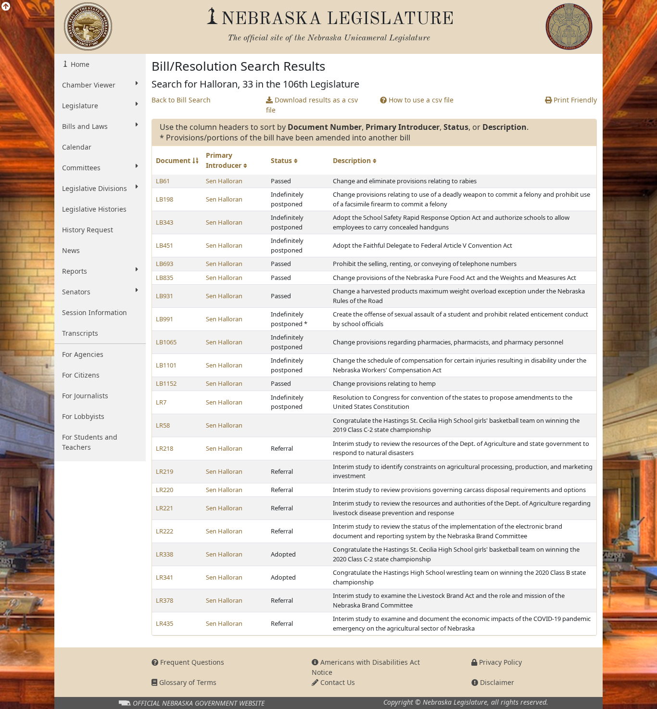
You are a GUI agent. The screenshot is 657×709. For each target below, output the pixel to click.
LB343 (164, 222)
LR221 (164, 508)
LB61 (163, 181)
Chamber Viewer (88, 84)
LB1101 (166, 365)
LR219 (164, 471)
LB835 (164, 277)
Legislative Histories (94, 209)
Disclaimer (496, 682)
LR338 (164, 554)
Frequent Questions (191, 662)
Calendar (76, 147)
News (71, 250)
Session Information (94, 312)
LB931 (164, 295)
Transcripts (80, 333)
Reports (74, 271)
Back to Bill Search (181, 99)
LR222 (164, 531)
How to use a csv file (420, 99)
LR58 (163, 425)
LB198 (164, 199)
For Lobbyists (83, 416)
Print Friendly (574, 99)
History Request (87, 229)
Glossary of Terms (186, 682)
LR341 (164, 577)
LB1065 (166, 342)
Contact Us (336, 682)
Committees (81, 167)
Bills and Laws (85, 126)
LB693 (164, 263)
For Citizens (81, 375)
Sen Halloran (224, 181)
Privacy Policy (499, 662)
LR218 (164, 448)
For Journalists (85, 395)
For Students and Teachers (89, 442)
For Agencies (82, 354)
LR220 (164, 489)
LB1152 (166, 383)
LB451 (164, 245)
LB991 (164, 319)
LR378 (164, 600)
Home (79, 64)
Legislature (80, 105)
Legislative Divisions (94, 188)
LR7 (161, 402)
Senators (76, 291)
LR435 (164, 623)
